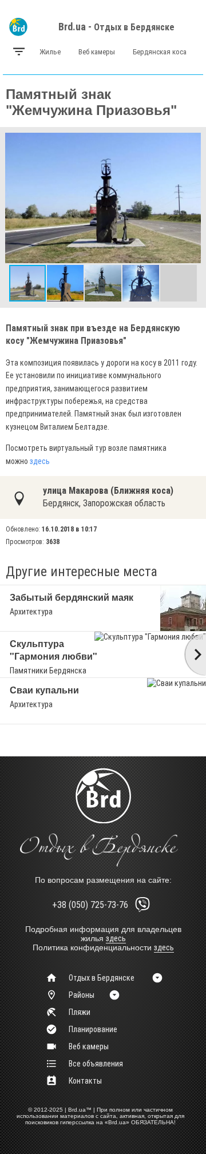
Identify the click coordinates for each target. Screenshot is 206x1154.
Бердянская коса (160, 51)
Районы (81, 995)
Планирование (93, 1029)
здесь (40, 461)
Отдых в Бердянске (134, 27)
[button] (190, 142)
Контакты (85, 1080)
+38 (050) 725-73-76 (90, 904)
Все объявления (96, 1063)
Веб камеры (96, 51)
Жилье (50, 51)
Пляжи (79, 1012)
